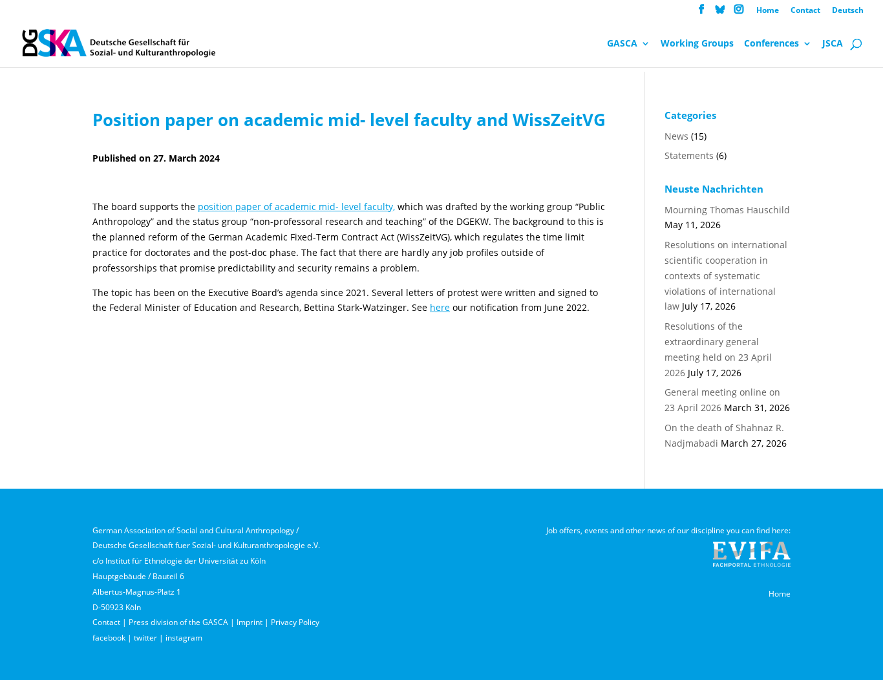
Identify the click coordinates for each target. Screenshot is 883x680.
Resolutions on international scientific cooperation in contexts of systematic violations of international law (726, 275)
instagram (183, 637)
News (676, 136)
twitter (145, 637)
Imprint (249, 622)
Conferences (771, 44)
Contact (805, 11)
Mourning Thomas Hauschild (727, 210)
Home (767, 11)
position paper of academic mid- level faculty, (296, 206)
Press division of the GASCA (178, 622)
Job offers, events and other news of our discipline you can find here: (668, 530)
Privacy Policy (295, 622)
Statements (689, 155)
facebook (108, 637)
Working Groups (697, 44)
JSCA (832, 44)
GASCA (622, 44)
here (440, 307)
